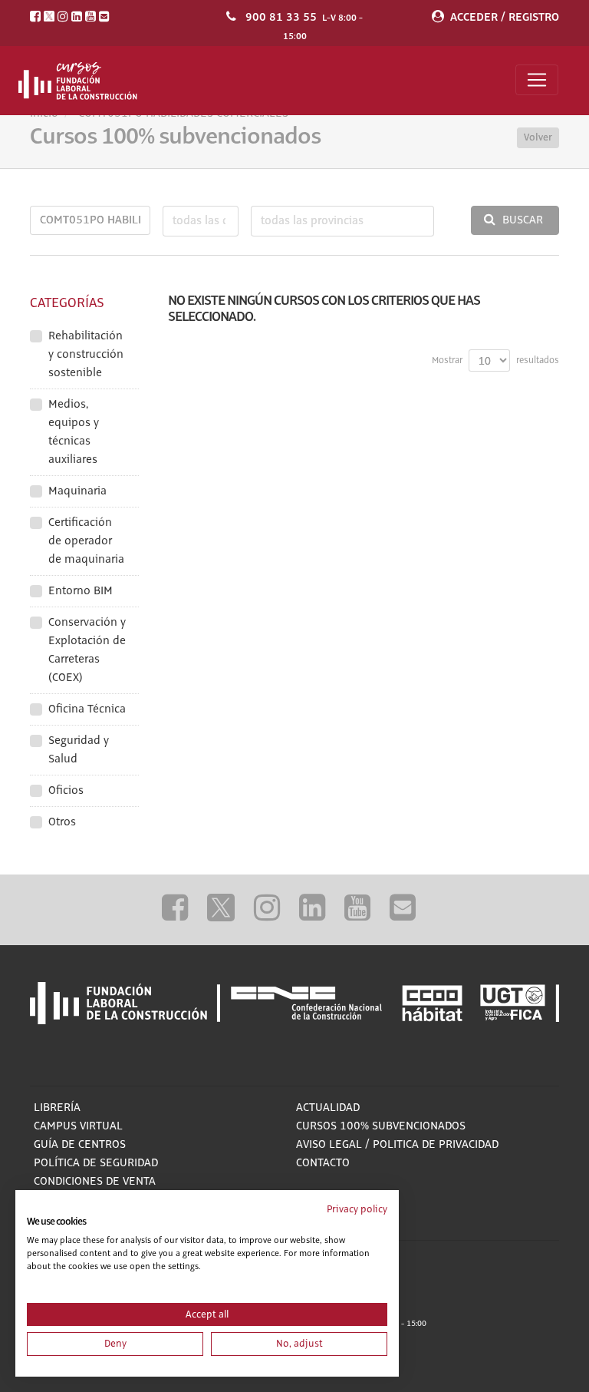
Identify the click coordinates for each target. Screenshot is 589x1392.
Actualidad (328, 1108)
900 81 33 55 (281, 17)
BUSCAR (522, 220)
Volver (538, 137)
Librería (57, 1108)
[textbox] (200, 221)
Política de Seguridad (96, 1163)
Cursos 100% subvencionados (381, 1126)
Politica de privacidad (436, 1145)
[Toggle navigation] (536, 79)
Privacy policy (357, 1209)
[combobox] (201, 221)
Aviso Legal (329, 1145)
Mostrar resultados (495, 360)
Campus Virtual (78, 1126)
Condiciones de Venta (95, 1181)
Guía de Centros (80, 1145)
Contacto (323, 1163)
